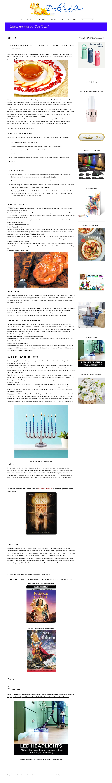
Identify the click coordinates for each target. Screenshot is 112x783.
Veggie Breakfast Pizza (20, 343)
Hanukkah (10, 394)
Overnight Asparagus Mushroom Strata (30, 336)
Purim (9, 468)
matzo (25, 774)
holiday (24, 773)
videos (53, 774)
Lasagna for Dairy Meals (21, 241)
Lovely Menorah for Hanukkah (40, 461)
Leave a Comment (15, 48)
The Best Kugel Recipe (37, 234)
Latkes (27, 250)
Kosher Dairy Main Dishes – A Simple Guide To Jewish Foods (40, 45)
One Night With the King (45, 489)
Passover (10, 548)
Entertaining (16, 773)
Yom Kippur (11, 375)
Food (21, 773)
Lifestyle (29, 773)
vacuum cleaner (48, 774)
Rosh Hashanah (40, 774)
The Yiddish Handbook (21, 224)
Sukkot (9, 384)
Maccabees (13, 396)
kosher (21, 774)
